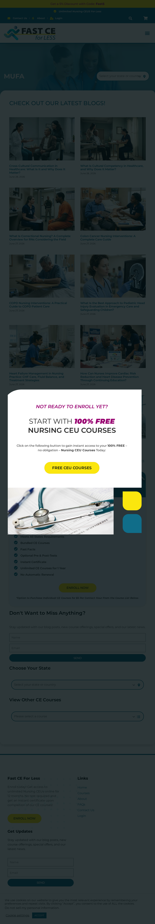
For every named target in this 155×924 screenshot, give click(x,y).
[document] (77, 462)
